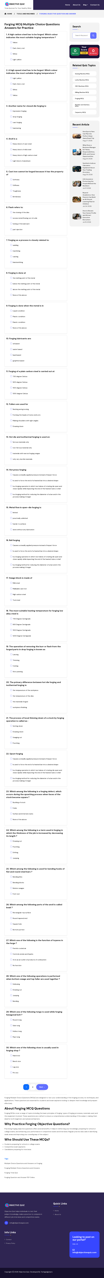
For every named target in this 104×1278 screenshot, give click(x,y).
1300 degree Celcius (20, 393)
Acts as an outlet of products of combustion (29, 960)
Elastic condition (19, 322)
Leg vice (16, 1067)
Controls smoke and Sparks (23, 954)
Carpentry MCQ (80, 112)
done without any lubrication (23, 530)
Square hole (17, 924)
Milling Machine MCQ (82, 92)
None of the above (20, 295)
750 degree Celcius (20, 376)
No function (17, 965)
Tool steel (16, 600)
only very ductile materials (22, 459)
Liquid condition (19, 311)
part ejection (17, 229)
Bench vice (17, 1061)
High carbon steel (19, 594)
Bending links (17, 877)
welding (15, 245)
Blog (85, 5)
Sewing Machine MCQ (82, 74)
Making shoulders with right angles (25, 421)
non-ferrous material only (22, 448)
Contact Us (95, 5)
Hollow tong (17, 1031)
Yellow (15, 42)
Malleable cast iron (20, 589)
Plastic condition (19, 316)
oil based (16, 344)
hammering (17, 128)
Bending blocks (18, 882)
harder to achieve (19, 524)
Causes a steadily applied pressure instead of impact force (35, 475)
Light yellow (17, 60)
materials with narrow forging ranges (26, 453)
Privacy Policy (10, 1243)
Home (67, 5)
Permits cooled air (19, 948)
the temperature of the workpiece (25, 690)
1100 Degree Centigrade (22, 630)
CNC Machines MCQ (81, 86)
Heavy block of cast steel (22, 144)
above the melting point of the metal (26, 289)
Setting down (18, 726)
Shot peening (18, 672)
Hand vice (16, 1056)
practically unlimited (20, 518)
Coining (15, 666)
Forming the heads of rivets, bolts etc (27, 415)
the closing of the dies (21, 212)
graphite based (18, 361)
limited (15, 512)
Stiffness (16, 185)
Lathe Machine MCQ (82, 80)
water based (17, 349)
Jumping (16, 858)
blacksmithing (18, 262)
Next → (42, 1087)
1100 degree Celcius (20, 388)
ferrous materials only (21, 442)
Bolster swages (18, 888)
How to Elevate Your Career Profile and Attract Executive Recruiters (89, 215)
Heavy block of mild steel (22, 149)
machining (16, 251)
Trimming (16, 660)
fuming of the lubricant (21, 224)
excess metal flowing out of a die (25, 218)
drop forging (17, 117)
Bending (16, 1001)
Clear (84, 53)
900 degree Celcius (20, 382)
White (15, 54)
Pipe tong (16, 1037)
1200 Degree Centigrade (22, 636)
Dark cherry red (18, 48)
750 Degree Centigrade (21, 619)
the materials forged (20, 702)
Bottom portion (18, 930)
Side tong (16, 1025)
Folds (15, 808)
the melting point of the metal (24, 278)
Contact (9, 1239)
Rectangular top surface (22, 913)
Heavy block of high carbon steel (25, 155)
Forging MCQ (79, 98)
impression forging (19, 111)
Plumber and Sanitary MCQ (82, 105)
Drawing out (17, 841)
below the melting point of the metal (26, 284)
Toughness (17, 191)
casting (15, 257)
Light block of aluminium (21, 161)
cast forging (17, 122)
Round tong (17, 1020)
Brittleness (17, 197)
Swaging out (17, 737)
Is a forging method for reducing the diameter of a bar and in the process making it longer (37, 495)
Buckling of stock (19, 802)
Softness (16, 180)
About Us (76, 5)
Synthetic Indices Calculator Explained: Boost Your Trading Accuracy (89, 167)
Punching (16, 743)
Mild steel (16, 583)
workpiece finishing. (20, 707)
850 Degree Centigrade (21, 624)
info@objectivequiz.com (19, 1223)
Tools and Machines (26, 14)
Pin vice (15, 1073)
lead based (17, 355)
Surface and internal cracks (23, 814)
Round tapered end (20, 918)
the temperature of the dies (23, 696)
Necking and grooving (21, 409)
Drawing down (18, 426)
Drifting (15, 852)
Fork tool (16, 894)
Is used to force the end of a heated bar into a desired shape (35, 480)
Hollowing (16, 984)
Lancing (15, 654)
